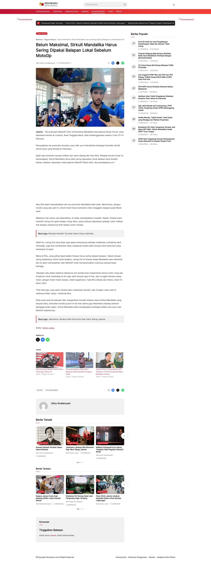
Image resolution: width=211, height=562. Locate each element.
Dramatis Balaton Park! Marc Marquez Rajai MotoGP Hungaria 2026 (79, 371)
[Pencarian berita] (124, 4)
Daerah (84, 11)
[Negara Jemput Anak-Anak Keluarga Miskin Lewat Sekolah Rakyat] (50, 492)
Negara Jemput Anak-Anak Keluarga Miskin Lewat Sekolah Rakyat (48, 498)
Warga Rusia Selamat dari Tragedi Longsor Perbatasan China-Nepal (139, 23)
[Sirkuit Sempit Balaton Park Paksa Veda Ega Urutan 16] (49, 360)
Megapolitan (72, 11)
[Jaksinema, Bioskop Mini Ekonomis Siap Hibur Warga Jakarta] (80, 443)
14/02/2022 (65, 63)
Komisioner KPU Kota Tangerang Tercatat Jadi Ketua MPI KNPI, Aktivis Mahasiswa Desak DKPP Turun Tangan (156, 129)
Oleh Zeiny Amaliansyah (45, 63)
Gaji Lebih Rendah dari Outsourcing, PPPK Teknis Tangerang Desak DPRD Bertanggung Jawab (156, 108)
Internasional (43, 11)
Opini (110, 11)
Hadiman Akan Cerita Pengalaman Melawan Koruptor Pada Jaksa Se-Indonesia (155, 97)
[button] (174, 4)
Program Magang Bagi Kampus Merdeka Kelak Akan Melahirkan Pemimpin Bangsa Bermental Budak (154, 55)
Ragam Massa (98, 11)
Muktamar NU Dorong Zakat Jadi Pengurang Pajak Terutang (79, 497)
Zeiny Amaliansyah (61, 403)
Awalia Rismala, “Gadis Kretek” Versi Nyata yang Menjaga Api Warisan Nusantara (155, 119)
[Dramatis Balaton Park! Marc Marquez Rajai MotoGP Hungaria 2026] (79, 360)
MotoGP (40, 390)
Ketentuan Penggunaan (137, 557)
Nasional (57, 11)
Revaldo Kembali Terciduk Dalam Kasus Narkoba (71, 233)
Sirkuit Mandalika (52, 390)
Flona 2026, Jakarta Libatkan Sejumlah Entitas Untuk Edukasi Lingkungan (79, 23)
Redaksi (152, 557)
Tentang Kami (121, 557)
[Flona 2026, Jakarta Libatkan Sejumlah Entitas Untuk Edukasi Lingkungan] (110, 492)
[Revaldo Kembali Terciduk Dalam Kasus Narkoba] (50, 443)
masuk (53, 535)
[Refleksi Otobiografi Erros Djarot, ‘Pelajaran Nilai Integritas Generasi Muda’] (110, 443)
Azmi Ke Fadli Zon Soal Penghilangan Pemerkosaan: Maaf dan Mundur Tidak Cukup (153, 44)
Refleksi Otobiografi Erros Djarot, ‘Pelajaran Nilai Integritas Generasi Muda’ (109, 449)
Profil (119, 11)
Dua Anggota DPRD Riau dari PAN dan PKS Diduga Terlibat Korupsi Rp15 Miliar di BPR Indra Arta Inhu (155, 77)
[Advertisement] (80, 182)
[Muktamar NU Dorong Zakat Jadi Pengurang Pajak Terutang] (80, 492)
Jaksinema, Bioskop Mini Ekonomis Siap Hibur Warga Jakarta (76, 319)
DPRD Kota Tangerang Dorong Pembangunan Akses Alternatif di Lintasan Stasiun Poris (156, 140)
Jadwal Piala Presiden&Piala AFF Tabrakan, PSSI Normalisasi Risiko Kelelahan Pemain (109, 371)
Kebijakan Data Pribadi (166, 557)
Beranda (39, 39)
